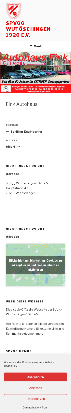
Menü (38, 46)
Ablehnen (35, 388)
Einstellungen (35, 399)
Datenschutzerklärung (35, 407)
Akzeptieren (35, 377)
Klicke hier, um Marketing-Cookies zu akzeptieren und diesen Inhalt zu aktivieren (35, 265)
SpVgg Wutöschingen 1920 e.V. (28, 29)
